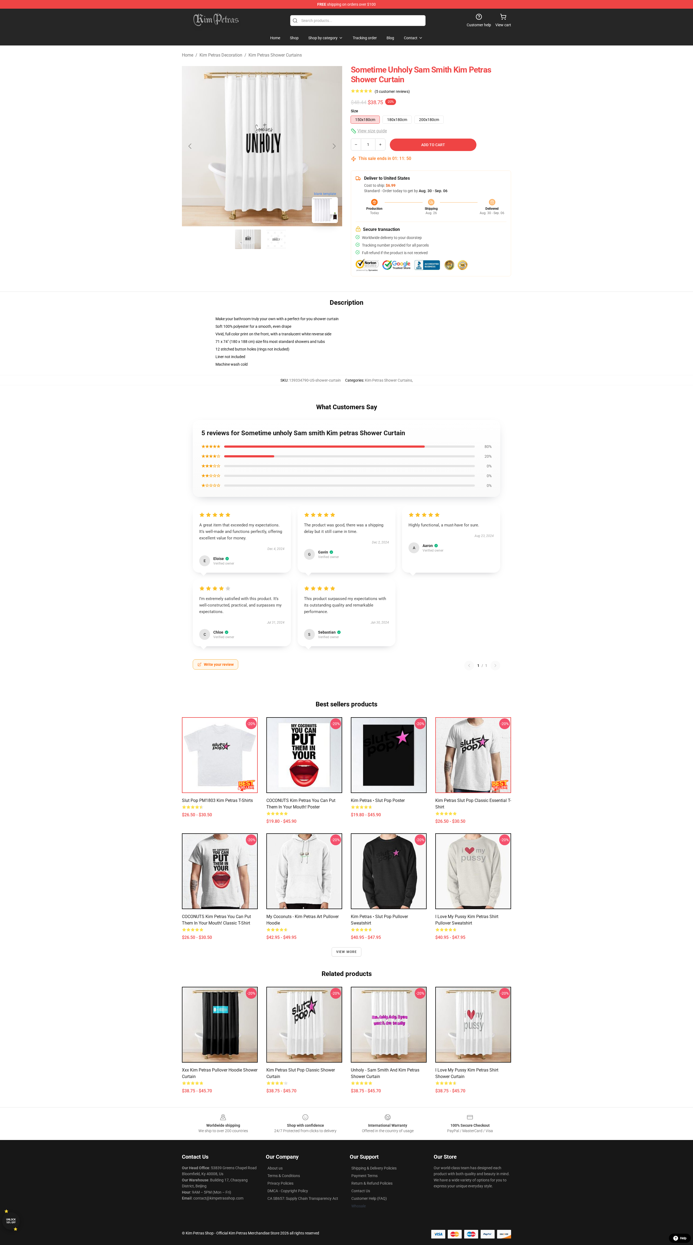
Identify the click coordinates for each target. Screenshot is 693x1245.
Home (187, 55)
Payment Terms (364, 1176)
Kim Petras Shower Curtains (275, 55)
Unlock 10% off (11, 1221)
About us (275, 1168)
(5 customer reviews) (392, 91)
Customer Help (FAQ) (369, 1198)
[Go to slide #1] (248, 239)
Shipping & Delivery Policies (374, 1168)
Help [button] (683, 1238)
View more (346, 952)
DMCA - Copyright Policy (287, 1191)
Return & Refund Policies (372, 1183)
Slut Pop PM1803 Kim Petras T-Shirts (217, 800)
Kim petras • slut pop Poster (378, 800)
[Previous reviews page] (469, 665)
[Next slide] (333, 146)
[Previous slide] (190, 146)
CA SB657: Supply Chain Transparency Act (302, 1198)
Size (354, 111)
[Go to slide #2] (276, 239)
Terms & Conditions (283, 1176)
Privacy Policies (280, 1183)
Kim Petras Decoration (221, 55)
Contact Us (360, 1191)
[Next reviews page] (495, 665)
